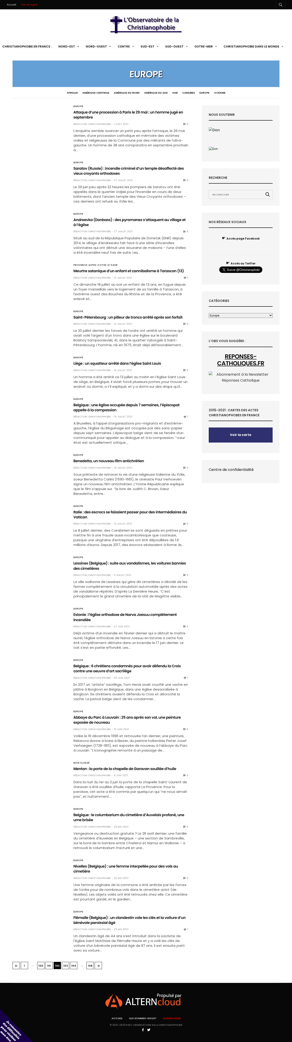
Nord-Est (66, 46)
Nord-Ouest (96, 46)
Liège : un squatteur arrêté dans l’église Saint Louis (117, 363)
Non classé (81, 763)
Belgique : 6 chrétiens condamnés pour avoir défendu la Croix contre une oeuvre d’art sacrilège (127, 668)
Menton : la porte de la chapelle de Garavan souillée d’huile (124, 768)
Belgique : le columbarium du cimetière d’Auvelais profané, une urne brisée (128, 817)
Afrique (72, 93)
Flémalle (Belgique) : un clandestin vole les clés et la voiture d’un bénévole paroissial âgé (129, 920)
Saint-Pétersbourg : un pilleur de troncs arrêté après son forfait (127, 317)
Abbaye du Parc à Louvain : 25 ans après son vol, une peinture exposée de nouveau (127, 720)
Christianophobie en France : (27, 46)
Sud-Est (147, 46)
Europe (204, 93)
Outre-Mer (203, 46)
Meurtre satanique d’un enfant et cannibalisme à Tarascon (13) (128, 271)
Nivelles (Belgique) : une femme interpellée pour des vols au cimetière (125, 869)
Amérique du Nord (127, 93)
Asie (175, 93)
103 (65, 966)
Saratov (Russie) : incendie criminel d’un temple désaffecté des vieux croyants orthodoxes (128, 171)
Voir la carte (240, 435)
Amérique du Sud (156, 93)
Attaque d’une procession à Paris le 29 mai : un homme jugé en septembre (128, 115)
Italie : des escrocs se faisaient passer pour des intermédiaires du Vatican (130, 514)
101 (49, 966)
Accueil (11, 4)
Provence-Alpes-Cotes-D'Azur (95, 265)
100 (41, 966)
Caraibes (188, 93)
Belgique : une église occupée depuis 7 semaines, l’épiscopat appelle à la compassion (126, 407)
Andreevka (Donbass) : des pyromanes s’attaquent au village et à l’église (129, 222)
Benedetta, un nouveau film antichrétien (108, 461)
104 (73, 966)
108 (90, 966)
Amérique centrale (95, 93)
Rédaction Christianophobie (92, 124)
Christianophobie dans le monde (251, 46)
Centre (124, 46)
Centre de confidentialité (231, 469)
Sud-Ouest (174, 46)
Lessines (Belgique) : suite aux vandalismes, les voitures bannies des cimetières (129, 566)
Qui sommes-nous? (142, 1018)
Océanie (219, 93)
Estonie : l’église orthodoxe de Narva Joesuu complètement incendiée (125, 617)
